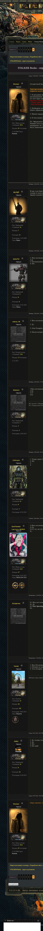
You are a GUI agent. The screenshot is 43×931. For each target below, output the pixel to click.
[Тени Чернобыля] (33, 8)
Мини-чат (9, 920)
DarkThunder (16, 526)
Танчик (16, 666)
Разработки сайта (36, 57)
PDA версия (23, 1)
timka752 (16, 259)
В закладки (15, 1)
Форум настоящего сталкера (19, 57)
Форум (18, 42)
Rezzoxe (16, 84)
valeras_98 (16, 322)
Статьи (24, 42)
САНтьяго (16, 460)
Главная (11, 42)
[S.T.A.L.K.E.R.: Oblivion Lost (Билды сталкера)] (24, 8)
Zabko (16, 741)
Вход (33, 12)
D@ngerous (16, 603)
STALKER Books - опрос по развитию (22, 61)
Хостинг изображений (33, 1)
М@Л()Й (16, 192)
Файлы (30, 42)
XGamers (16, 390)
